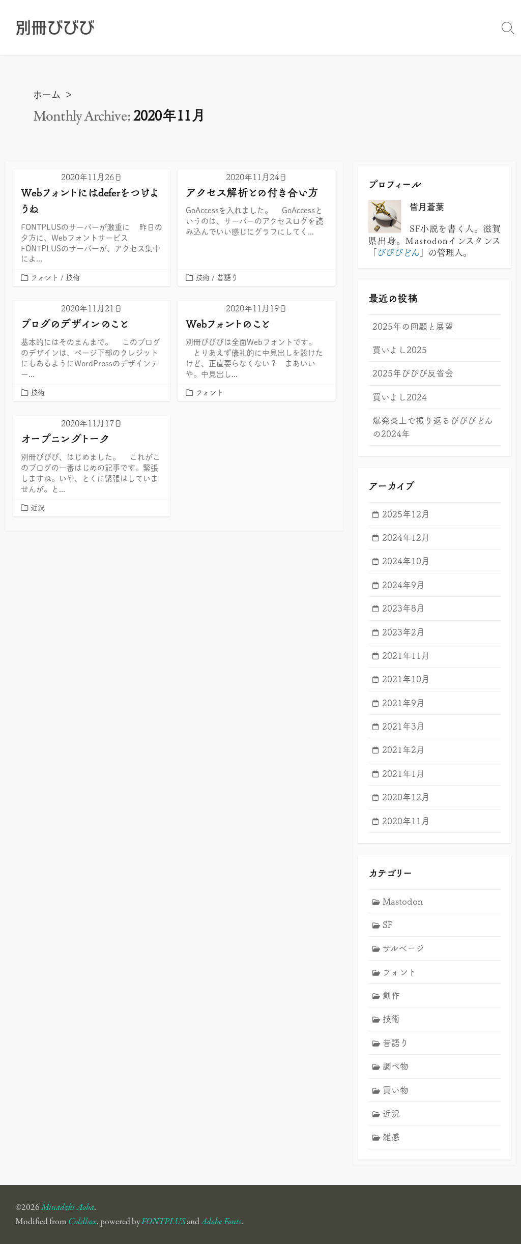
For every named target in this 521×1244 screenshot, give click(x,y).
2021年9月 (403, 703)
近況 (38, 507)
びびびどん (398, 251)
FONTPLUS (163, 1222)
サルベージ (403, 948)
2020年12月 (406, 797)
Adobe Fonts (221, 1222)
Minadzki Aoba (67, 1207)
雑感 (391, 1137)
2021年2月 (403, 749)
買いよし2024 (399, 397)
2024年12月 (406, 537)
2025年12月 (406, 514)
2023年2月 (403, 632)
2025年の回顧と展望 (412, 326)
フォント (45, 277)
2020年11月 (406, 821)
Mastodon (403, 901)
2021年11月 (406, 655)
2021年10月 (406, 679)
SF (388, 924)
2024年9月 (403, 584)
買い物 (396, 1090)
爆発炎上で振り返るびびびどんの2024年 (432, 426)
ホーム (47, 94)
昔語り (227, 277)
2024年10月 (406, 561)
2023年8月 (403, 608)
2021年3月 (403, 726)
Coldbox (82, 1222)
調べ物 (396, 1066)
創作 (391, 995)
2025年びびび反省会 (412, 373)
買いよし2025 (399, 349)
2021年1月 (403, 773)
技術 (73, 277)
